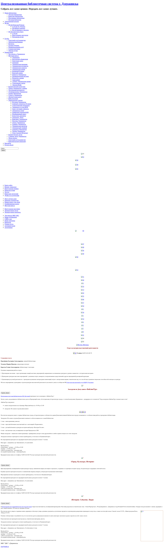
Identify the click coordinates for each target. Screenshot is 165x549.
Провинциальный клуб (16, 47)
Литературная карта (14, 97)
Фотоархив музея (17, 37)
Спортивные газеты (18, 83)
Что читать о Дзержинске (16, 54)
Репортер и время (18, 78)
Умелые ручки (13, 50)
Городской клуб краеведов (17, 40)
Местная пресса (13, 56)
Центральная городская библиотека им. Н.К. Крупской (15, 396)
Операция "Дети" (18, 117)
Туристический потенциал (21, 105)
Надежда (11, 44)
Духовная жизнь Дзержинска (17, 92)
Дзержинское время (18, 69)
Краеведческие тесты (15, 134)
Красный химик (17, 73)
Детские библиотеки (15, 14)
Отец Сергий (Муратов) (20, 133)
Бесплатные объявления (20, 59)
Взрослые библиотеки (15, 16)
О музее (14, 33)
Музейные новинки (18, 28)
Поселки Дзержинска (19, 121)
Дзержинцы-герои (18, 110)
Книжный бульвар (18, 71)
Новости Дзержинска (19, 74)
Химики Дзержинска (19, 124)
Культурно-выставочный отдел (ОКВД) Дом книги (80, 382)
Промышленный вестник (20, 76)
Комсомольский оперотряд (17, 141)
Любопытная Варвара (15, 42)
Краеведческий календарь (16, 86)
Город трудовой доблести (20, 109)
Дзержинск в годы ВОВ (20, 107)
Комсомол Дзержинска (19, 119)
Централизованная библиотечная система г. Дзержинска (39, 3)
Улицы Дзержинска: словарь (17, 88)
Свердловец (16, 80)
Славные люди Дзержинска (17, 136)
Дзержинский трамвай (19, 128)
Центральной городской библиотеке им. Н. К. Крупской (17, 506)
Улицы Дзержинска (18, 122)
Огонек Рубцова (13, 45)
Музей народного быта (15, 32)
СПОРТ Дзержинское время (21, 81)
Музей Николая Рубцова (16, 25)
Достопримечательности (16, 90)
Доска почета (12, 138)
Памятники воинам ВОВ (20, 112)
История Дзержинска (19, 102)
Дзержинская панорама (19, 64)
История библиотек (14, 20)
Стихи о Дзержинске (15, 95)
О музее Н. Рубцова (18, 26)
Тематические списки (15, 100)
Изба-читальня (13, 98)
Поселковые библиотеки (16, 18)
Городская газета (17, 61)
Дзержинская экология (19, 126)
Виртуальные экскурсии (20, 35)
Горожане (15, 62)
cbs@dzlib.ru (5, 546)
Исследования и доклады (20, 30)
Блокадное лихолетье (19, 116)
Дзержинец (16, 57)
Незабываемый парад (19, 114)
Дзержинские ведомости (20, 66)
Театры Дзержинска (18, 131)
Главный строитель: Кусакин (21, 104)
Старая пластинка (14, 49)
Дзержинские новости (19, 68)
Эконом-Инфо (16, 85)
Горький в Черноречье (19, 129)
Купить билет (5, 393)
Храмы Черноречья (14, 93)
